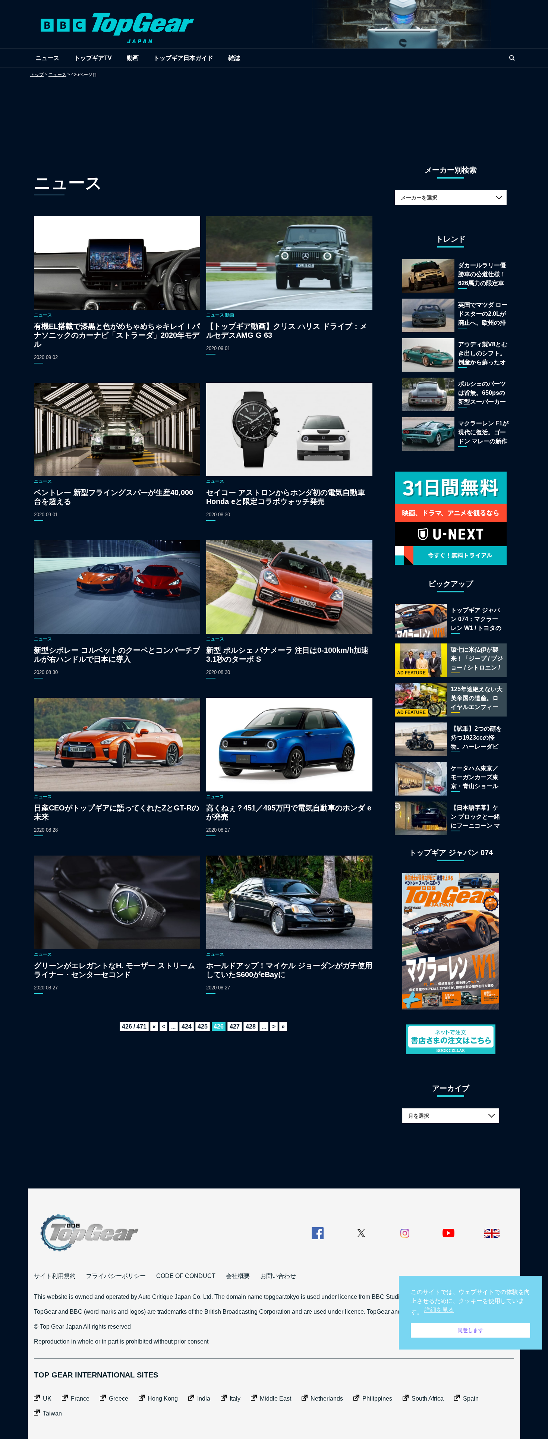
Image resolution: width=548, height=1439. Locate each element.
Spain (471, 1398)
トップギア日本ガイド (183, 58)
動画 (133, 58)
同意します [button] (470, 1330)
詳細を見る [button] (439, 1310)
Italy (235, 1398)
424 (187, 1026)
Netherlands (327, 1398)
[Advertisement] (274, 113)
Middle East (275, 1398)
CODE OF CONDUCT (185, 1276)
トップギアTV (93, 58)
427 (235, 1026)
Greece (118, 1398)
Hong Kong (163, 1398)
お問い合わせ (278, 1276)
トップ (37, 74)
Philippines (377, 1398)
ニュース (47, 58)
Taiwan (52, 1413)
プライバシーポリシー (116, 1276)
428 (251, 1026)
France (80, 1398)
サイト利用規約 (55, 1276)
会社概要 (238, 1276)
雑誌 (234, 58)
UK (47, 1398)
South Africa (428, 1398)
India (203, 1398)
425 (203, 1026)
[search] (512, 57)
